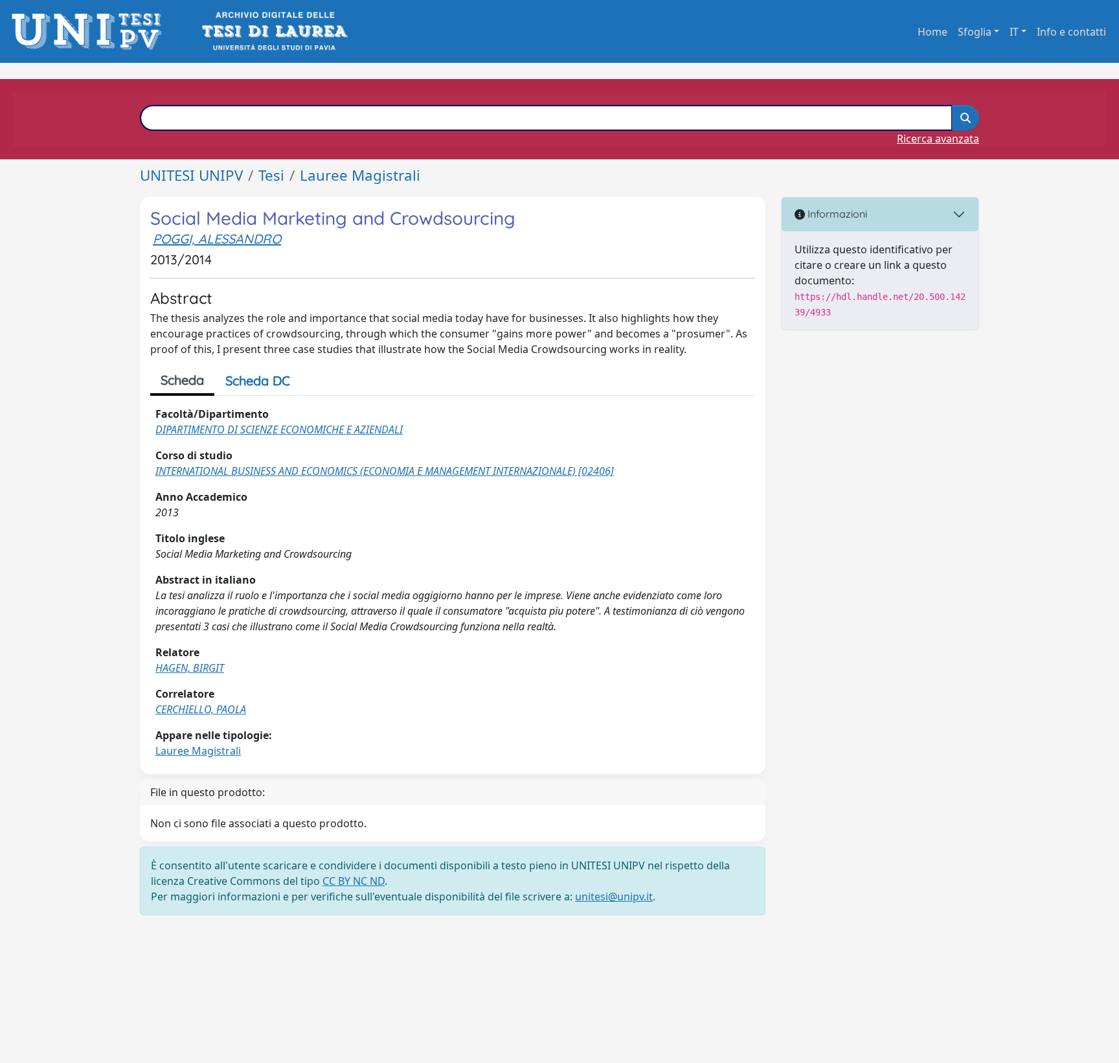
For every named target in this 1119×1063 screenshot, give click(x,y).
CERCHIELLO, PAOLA (200, 709)
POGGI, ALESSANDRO (217, 239)
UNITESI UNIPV (191, 175)
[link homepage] (90, 31)
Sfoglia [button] (974, 32)
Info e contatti (1071, 32)
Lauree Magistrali (360, 175)
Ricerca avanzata (938, 138)
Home (932, 32)
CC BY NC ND (353, 881)
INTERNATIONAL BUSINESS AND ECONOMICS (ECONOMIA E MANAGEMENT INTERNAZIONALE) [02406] (384, 471)
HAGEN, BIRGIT (189, 668)
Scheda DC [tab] (257, 380)
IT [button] (1014, 32)
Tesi (271, 175)
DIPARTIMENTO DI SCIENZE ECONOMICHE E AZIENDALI (279, 429)
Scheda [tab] (182, 380)
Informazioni (836, 213)
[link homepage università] (273, 31)
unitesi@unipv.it (614, 896)
